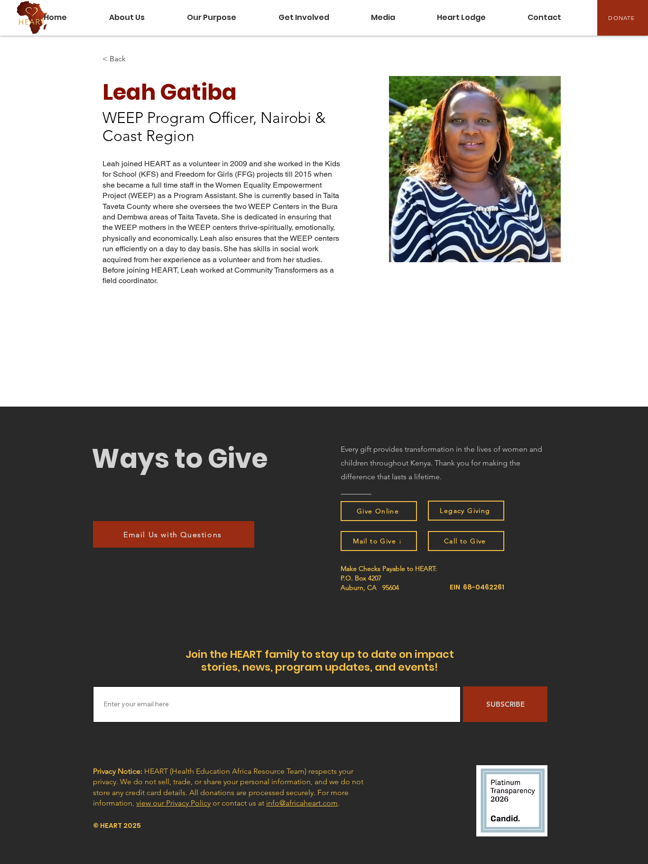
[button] (383, 17)
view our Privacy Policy (173, 802)
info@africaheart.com (302, 802)
